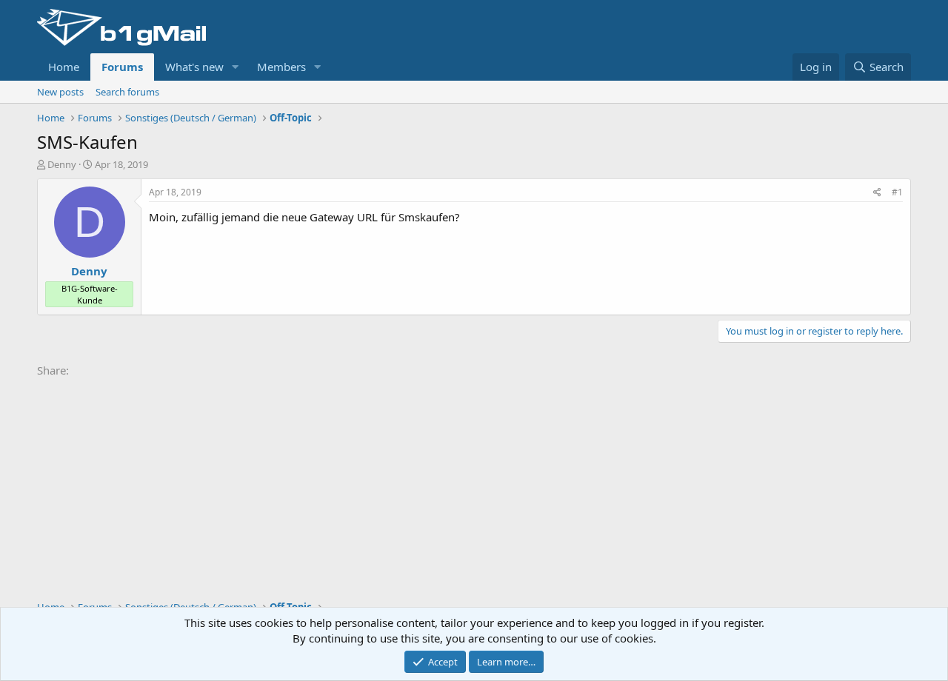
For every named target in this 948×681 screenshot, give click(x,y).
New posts (60, 91)
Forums (122, 66)
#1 (897, 192)
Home (63, 66)
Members (281, 66)
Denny (61, 164)
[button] (235, 67)
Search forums (127, 91)
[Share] (877, 192)
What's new (194, 66)
